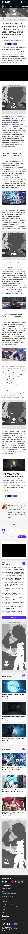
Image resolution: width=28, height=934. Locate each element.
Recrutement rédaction (9, 894)
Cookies (4, 901)
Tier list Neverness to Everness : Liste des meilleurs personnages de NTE (14, 579)
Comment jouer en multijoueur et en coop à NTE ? (14, 612)
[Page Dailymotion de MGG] (16, 881)
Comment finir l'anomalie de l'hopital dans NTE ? (13, 739)
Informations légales (8, 896)
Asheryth (20, 40)
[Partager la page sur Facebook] (6, 44)
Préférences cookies (8, 904)
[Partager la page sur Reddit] (12, 44)
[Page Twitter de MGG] (9, 881)
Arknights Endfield (13, 124)
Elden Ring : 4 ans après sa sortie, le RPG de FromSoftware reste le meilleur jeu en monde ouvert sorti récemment (13, 474)
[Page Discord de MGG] (6, 881)
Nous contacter (6, 888)
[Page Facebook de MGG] (3, 881)
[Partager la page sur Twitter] (9, 44)
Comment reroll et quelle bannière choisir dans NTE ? (13, 598)
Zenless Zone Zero (11, 289)
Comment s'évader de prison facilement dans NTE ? (12, 594)
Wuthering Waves (7, 122)
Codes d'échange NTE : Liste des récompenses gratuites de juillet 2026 (14, 568)
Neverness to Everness (21, 19)
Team (3, 891)
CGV (3, 912)
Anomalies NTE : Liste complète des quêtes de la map (14, 607)
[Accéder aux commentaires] (15, 44)
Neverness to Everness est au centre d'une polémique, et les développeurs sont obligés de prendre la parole (14, 574)
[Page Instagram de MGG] (22, 881)
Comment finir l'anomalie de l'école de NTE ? (14, 603)
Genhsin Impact (20, 120)
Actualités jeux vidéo (10, 19)
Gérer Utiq (5, 909)
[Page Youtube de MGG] (12, 881)
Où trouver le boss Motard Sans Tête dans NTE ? (13, 695)
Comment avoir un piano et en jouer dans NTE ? (14, 589)
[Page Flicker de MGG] (19, 881)
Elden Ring (5, 490)
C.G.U (3, 899)
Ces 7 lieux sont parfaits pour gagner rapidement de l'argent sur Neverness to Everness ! (14, 584)
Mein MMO (5, 919)
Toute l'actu (14, 617)
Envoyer (23, 537)
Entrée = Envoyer (12, 537)
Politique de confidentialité (10, 907)
